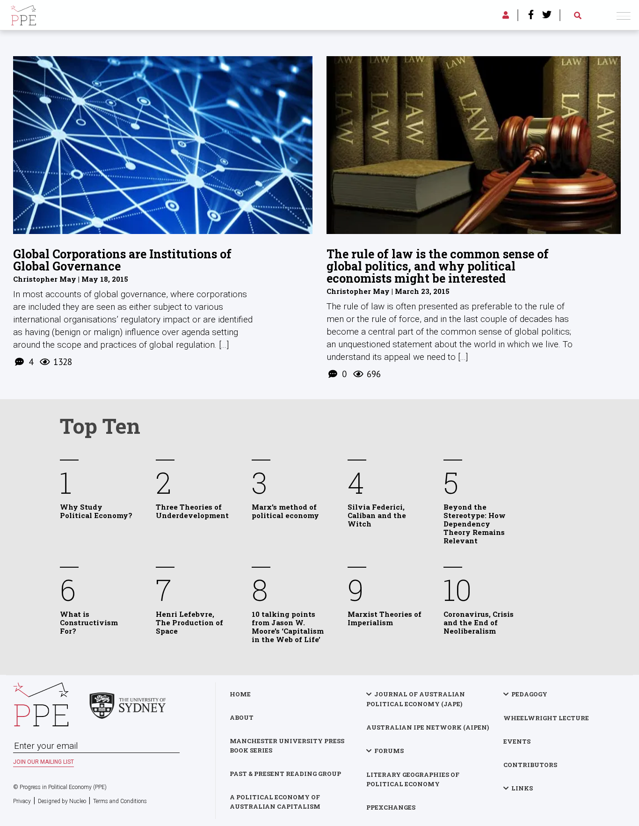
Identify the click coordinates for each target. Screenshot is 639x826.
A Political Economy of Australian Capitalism (275, 802)
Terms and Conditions (120, 801)
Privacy (22, 801)
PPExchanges (390, 807)
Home (240, 694)
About (242, 717)
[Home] (23, 14)
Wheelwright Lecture (546, 718)
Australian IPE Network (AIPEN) (427, 727)
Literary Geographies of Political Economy (412, 779)
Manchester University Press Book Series (287, 745)
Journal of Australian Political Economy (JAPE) (415, 699)
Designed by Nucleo (62, 801)
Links (522, 788)
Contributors (530, 764)
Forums (389, 750)
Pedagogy (529, 694)
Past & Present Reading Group (285, 773)
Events (516, 741)
